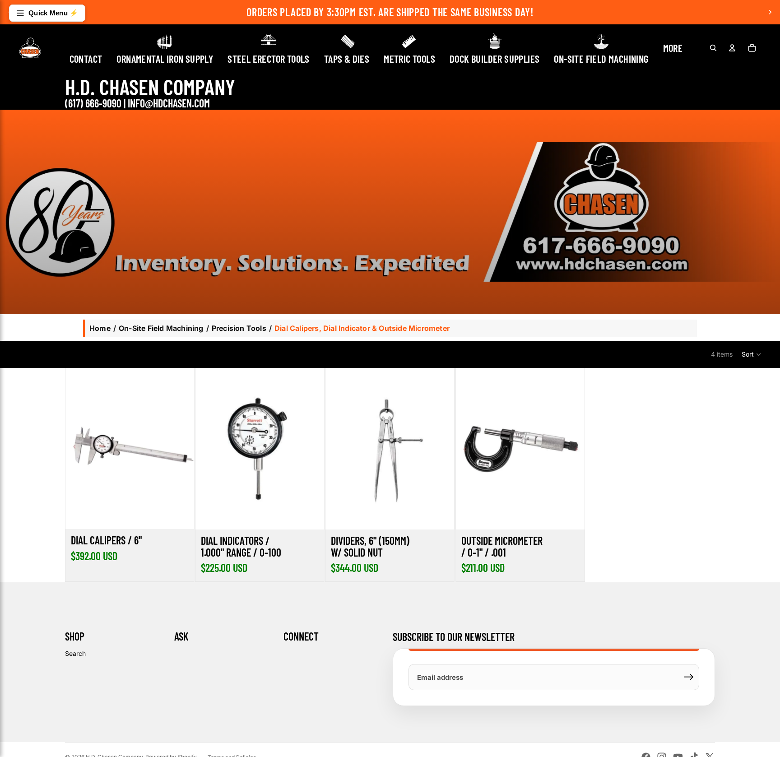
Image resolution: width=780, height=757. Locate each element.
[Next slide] (770, 12)
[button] (752, 354)
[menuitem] (673, 47)
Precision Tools (239, 328)
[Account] (732, 48)
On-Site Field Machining (161, 328)
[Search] (713, 48)
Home (100, 328)
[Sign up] (688, 677)
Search (75, 653)
